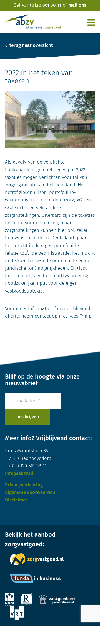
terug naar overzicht (30, 45)
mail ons (77, 5)
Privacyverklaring (24, 485)
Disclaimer (16, 500)
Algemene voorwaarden (30, 492)
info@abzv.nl (19, 473)
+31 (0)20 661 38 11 (41, 5)
